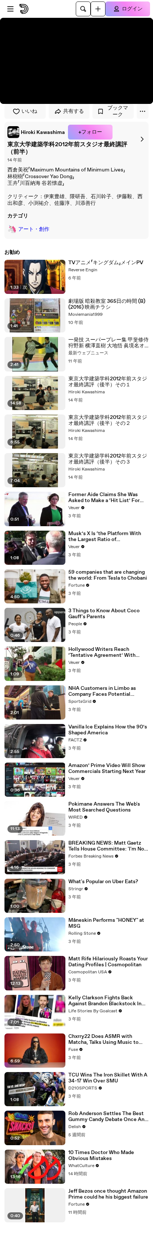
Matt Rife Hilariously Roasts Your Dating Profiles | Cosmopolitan (108, 962)
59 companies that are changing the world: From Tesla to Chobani (107, 575)
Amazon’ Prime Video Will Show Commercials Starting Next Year (107, 768)
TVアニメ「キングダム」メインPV (105, 263)
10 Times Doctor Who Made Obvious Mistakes (101, 1155)
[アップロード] (98, 8)
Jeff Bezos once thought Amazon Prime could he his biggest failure (108, 1194)
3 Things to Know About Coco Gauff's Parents (104, 614)
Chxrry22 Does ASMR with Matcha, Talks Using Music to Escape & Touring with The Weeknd (103, 1039)
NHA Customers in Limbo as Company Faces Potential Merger (102, 691)
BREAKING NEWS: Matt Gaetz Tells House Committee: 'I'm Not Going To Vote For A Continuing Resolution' (107, 846)
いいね (29, 111)
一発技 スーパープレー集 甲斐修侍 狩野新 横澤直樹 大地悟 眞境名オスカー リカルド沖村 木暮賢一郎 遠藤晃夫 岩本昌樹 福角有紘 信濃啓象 (108, 343)
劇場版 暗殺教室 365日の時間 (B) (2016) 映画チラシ (106, 304)
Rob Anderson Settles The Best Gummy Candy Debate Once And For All (107, 1117)
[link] (36, 132)
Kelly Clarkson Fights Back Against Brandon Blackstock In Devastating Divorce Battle (104, 1001)
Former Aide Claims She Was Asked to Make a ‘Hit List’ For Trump (104, 498)
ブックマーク (117, 111)
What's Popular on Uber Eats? (103, 882)
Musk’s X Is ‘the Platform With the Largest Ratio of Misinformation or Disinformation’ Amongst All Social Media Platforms (104, 537)
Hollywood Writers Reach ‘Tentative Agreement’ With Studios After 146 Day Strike (102, 652)
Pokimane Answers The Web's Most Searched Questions (104, 807)
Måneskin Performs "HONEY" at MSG (106, 923)
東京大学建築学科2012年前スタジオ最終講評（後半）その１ (107, 382)
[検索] (83, 8)
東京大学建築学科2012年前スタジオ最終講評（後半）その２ (107, 420)
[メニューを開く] (10, 8)
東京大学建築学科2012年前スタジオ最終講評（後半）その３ (107, 459)
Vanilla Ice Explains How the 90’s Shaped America (107, 730)
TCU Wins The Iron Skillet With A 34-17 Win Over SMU (107, 1078)
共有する (73, 111)
